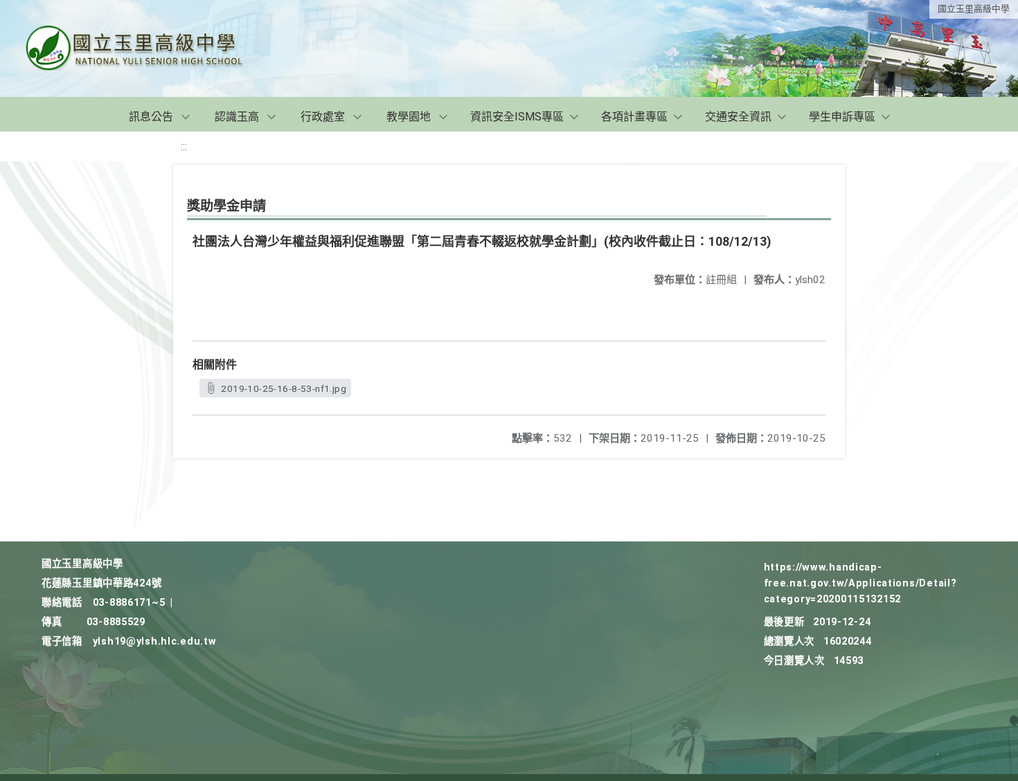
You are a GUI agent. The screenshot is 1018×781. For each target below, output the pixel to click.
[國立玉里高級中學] (151, 48)
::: (184, 146)
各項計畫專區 (634, 116)
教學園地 (408, 116)
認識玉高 (237, 116)
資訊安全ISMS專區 (517, 116)
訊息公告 (151, 116)
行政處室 (323, 116)
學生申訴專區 (842, 116)
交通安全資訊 (738, 116)
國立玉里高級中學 (974, 8)
